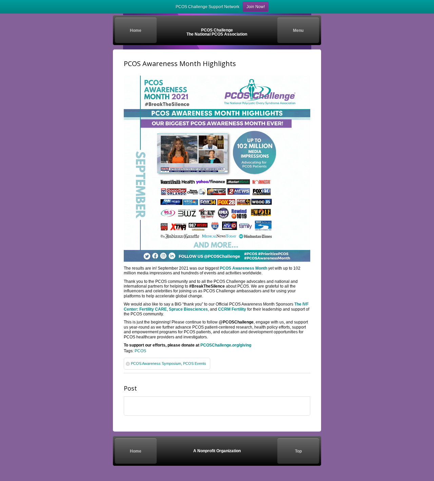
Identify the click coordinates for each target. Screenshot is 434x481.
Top (298, 451)
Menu (298, 30)
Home (135, 30)
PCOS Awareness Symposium (156, 363)
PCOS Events (194, 363)
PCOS (140, 351)
